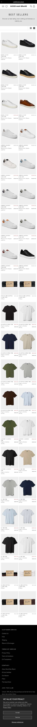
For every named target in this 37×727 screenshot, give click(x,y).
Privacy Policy (7, 707)
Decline (17, 717)
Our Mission (5, 675)
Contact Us (5, 633)
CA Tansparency (6, 659)
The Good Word (6, 682)
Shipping (4, 640)
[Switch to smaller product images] (34, 28)
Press (3, 679)
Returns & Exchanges (8, 643)
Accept (17, 712)
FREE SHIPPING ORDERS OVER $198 (18, 2)
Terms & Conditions (7, 656)
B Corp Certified (6, 672)
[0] (6, 6)
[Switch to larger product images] (31, 28)
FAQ (3, 637)
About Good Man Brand (8, 669)
